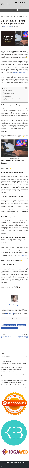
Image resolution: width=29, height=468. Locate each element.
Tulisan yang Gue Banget (7, 90)
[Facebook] (12, 318)
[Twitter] (16, 318)
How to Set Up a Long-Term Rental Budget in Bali (11, 367)
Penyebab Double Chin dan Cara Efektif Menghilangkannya (13, 387)
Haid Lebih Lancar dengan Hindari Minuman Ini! (11, 369)
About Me (3, 465)
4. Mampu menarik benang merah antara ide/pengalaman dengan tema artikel (13, 98)
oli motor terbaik (24, 255)
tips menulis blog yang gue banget (9, 328)
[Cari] (26, 356)
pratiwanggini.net (11, 462)
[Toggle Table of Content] (25, 88)
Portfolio (3, 466)
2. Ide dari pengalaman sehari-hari (9, 95)
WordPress (23, 462)
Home (2, 16)
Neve (5, 462)
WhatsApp (11, 313)
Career (8, 465)
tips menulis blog (21, 325)
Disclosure (14, 465)
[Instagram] (14, 318)
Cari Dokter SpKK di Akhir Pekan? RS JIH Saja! (11, 382)
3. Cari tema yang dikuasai (7, 96)
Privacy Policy (21, 465)
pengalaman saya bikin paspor (19, 72)
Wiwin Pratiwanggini (7, 26)
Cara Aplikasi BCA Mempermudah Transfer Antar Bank (13, 378)
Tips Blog (6, 16)
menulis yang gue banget (10, 325)
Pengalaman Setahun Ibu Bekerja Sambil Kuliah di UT (12, 384)
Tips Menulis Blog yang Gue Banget (9, 92)
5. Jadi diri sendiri (6, 101)
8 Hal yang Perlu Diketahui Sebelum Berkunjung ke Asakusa (14, 380)
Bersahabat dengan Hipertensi (7, 371)
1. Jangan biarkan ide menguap (8, 93)
